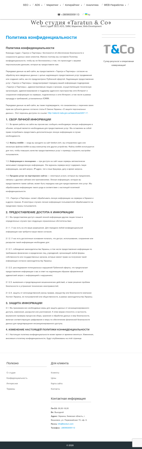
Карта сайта (56, 383)
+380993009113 (68, 427)
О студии (11, 372)
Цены (53, 377)
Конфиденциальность (17, 377)
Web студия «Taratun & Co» (71, 22)
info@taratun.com (65, 423)
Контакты (55, 388)
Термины (11, 388)
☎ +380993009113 (68, 14)
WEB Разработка (114, 5)
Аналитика (92, 5)
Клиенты (55, 372)
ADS (37, 5)
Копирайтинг (72, 5)
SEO (25, 5)
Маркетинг (52, 5)
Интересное (12, 383)
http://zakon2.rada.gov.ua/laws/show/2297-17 (68, 113)
